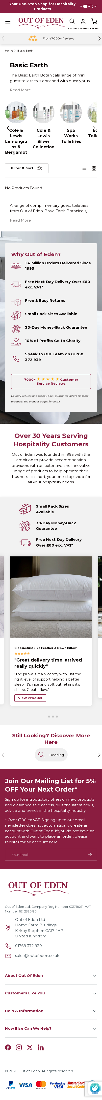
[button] (94, 21)
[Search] (72, 21)
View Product (30, 698)
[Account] (83, 21)
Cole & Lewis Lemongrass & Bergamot (16, 141)
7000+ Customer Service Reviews (51, 381)
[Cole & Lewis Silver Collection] (44, 112)
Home (9, 50)
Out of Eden (29, 1071)
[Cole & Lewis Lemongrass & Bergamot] (16, 112)
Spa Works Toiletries (71, 136)
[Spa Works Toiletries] (71, 112)
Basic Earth (25, 50)
